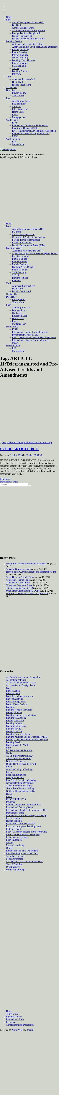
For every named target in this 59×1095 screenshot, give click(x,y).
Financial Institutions (16, 774)
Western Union (13, 139)
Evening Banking (20, 49)
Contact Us (11, 87)
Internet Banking (20, 55)
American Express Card (23, 79)
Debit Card (17, 82)
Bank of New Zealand (16, 704)
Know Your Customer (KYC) (20, 823)
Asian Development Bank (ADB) (28, 22)
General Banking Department (20, 783)
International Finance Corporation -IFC (30, 133)
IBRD (15, 122)
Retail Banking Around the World (22, 853)
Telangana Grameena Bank (19, 585)
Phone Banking (19, 63)
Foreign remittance (15, 777)
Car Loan (16, 106)
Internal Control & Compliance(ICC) (23, 804)
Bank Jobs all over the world (19, 696)
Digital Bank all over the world (21, 764)
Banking (10, 707)
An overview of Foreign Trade (20, 685)
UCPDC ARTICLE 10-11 (19, 449)
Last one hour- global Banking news (23, 826)
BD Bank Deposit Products (19, 750)
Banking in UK (13, 728)
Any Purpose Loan (21, 101)
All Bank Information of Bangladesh (23, 677)
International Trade (9, 481)
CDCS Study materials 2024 (19, 755)
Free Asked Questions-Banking (21, 780)
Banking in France (15, 720)
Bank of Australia (14, 699)
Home (9, 17)
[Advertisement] (29, 190)
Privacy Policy (19, 93)
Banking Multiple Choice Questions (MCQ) (27, 737)
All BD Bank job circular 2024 (21, 682)
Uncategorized (13, 867)
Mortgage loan (19, 117)
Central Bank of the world (18, 758)
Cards (9, 753)
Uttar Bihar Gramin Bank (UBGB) (22, 590)
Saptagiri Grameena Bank (18, 569)
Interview (16, 74)
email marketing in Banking (19, 769)
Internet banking (14, 818)
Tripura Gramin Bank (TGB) (20, 588)
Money (9, 842)
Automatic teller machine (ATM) (27, 44)
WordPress (17, 1030)
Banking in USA (14, 731)
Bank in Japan (13, 690)
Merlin (30, 1030)
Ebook (9, 766)
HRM (9, 793)
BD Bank (16, 25)
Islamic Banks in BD (22, 36)
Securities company (15, 856)
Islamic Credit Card (21, 84)
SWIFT (15, 68)
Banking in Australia (16, 718)
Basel (8, 747)
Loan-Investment (14, 840)
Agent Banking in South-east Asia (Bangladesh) (35, 46)
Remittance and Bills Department (22, 850)
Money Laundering (15, 845)
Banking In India (14, 723)
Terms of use (18, 95)
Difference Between (15, 761)
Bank (8, 19)
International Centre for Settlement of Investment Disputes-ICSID (30, 126)
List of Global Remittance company (23, 834)
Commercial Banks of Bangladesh (28, 30)
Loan (8, 98)
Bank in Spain (13, 693)
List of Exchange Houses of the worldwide (26, 831)
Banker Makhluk (34, 455)
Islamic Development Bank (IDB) (28, 38)
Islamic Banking (14, 821)
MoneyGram (18, 144)
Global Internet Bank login (19, 785)
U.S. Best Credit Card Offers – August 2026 (27, 593)
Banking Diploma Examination (21, 715)
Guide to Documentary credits (20, 791)
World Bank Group (15, 869)
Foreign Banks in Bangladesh (26, 33)
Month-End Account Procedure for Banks (26, 563)
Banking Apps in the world (19, 709)
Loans (15, 114)
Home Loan (18, 112)
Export (9, 772)
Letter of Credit (13, 829)
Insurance (10, 802)
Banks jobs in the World (17, 745)
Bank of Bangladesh (16, 701)
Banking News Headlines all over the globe (27, 739)
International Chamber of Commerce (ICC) (26, 810)
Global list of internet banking (20, 788)
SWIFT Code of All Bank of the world (24, 861)
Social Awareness (14, 859)
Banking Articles (20, 71)
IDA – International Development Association (34, 131)
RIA (14, 141)
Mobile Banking (20, 57)
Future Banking (19, 52)
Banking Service (14, 41)
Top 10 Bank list (14, 864)
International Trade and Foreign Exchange (26, 815)
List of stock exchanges (17, 837)
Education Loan (19, 109)
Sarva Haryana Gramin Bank (20, 577)
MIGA (15, 136)
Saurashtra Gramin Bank (18, 580)
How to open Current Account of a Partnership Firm (31, 571)
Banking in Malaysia (16, 726)
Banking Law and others (18, 734)
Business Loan (19, 103)
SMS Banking (19, 65)
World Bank (12, 120)
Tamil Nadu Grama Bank (18, 582)
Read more (5, 479)
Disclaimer (11, 90)
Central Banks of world (23, 28)
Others (9, 848)
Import (9, 796)
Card (8, 76)
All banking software (16, 680)
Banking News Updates (23, 60)
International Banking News (19, 807)
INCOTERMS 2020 (16, 799)
